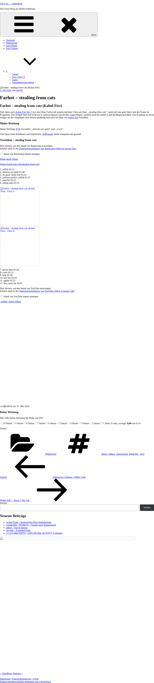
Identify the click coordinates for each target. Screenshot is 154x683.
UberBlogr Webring (11, 673)
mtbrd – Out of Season (17, 527)
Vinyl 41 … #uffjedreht (11, 3)
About (15, 74)
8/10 (18, 129)
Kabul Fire (73, 117)
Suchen (3, 503)
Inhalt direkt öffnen (9, 159)
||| (6, 71)
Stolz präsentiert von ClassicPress (35, 681)
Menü (93, 35)
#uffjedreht (47, 134)
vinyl (141, 454)
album (104, 454)
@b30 (36, 679)
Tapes (15, 79)
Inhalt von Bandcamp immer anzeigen (22, 154)
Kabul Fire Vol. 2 (23, 112)
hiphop (111, 454)
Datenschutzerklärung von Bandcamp (47, 148)
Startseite (10, 40)
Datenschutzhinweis (21, 679)
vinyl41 (19, 90)
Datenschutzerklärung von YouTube (46, 291)
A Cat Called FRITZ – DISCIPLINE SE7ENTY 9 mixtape (34, 533)
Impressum (5, 679)
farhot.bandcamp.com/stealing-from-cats (20, 164)
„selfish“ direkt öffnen (10, 301)
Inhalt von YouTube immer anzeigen (21, 296)
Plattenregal (11, 43)
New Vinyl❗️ (19, 77)
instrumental (122, 454)
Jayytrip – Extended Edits (18, 530)
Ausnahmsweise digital (23, 82)
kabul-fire (133, 454)
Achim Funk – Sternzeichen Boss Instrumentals (28, 522)
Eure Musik (11, 45)
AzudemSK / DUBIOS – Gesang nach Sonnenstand (31, 525)
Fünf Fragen (12, 48)
